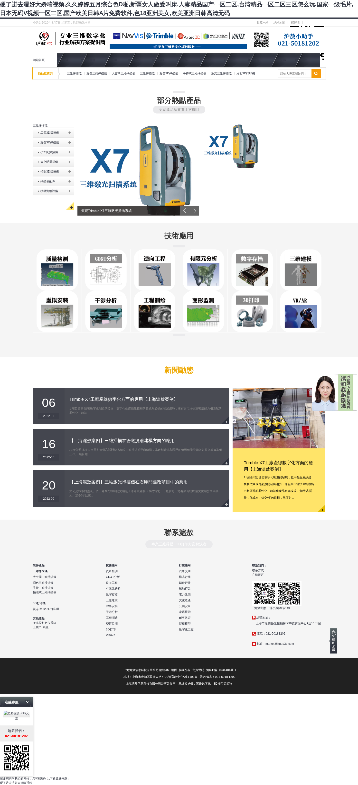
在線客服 (12, 702)
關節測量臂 (88, 60)
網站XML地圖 (168, 670)
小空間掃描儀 (49, 152)
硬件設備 (62, 60)
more (321, 508)
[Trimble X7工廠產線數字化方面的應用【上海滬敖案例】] (279, 418)
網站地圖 (279, 22)
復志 (36, 609)
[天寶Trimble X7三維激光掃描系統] (138, 169)
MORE (225, 420)
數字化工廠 (186, 629)
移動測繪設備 (49, 191)
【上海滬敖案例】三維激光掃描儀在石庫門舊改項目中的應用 (128, 482)
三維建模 (112, 600)
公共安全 (185, 606)
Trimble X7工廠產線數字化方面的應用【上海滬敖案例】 (123, 399)
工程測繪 (112, 617)
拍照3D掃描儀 (49, 171)
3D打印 (111, 629)
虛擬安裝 (112, 606)
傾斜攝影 (158, 60)
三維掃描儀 (74, 73)
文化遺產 (185, 600)
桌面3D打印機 (245, 73)
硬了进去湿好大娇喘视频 (16, 783)
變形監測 (112, 623)
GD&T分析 (113, 577)
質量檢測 (112, 571)
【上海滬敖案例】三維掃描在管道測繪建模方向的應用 (122, 440)
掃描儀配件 (47, 181)
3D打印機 (110, 60)
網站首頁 (39, 60)
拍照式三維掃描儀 (44, 592)
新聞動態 (253, 60)
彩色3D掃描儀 (169, 73)
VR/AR (110, 635)
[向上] (333, 641)
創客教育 (185, 617)
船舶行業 (185, 588)
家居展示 (185, 612)
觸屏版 (295, 22)
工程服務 (182, 60)
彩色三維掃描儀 (96, 73)
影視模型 (185, 623)
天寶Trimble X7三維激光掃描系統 (106, 211)
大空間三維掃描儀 (123, 73)
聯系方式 (258, 570)
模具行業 (185, 577)
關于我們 (301, 60)
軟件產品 (134, 60)
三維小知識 (279, 60)
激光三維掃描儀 (221, 73)
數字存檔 (112, 594)
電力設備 (185, 594)
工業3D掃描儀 (49, 132)
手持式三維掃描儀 (194, 73)
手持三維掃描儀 (43, 588)
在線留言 (258, 574)
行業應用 (230, 60)
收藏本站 (262, 22)
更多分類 (70, 206)
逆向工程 (112, 582)
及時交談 (22, 715)
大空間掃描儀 (49, 162)
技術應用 (206, 60)
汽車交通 (185, 571)
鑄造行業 (185, 582)
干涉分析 (112, 612)
